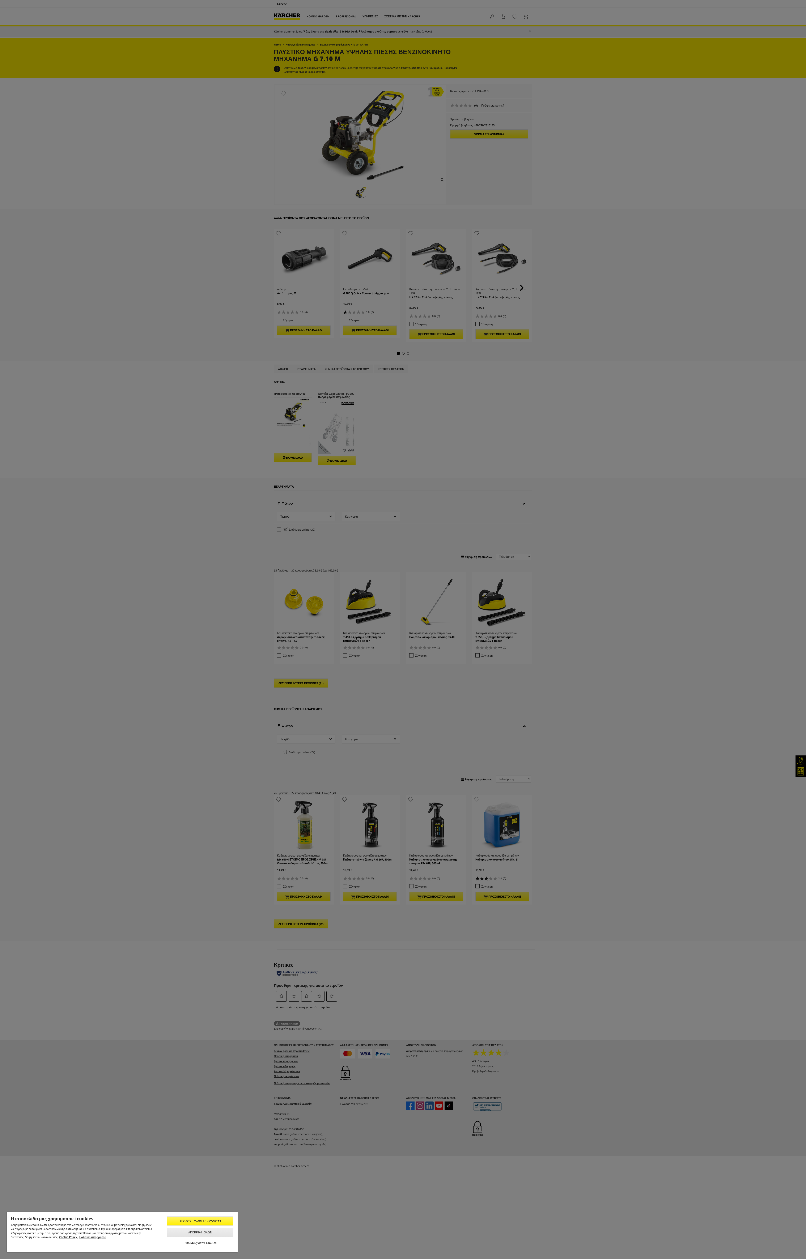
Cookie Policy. (68, 1237)
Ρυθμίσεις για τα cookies (200, 1243)
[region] (122, 1232)
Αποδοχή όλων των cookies (200, 1221)
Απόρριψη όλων (200, 1232)
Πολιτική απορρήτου (92, 1237)
